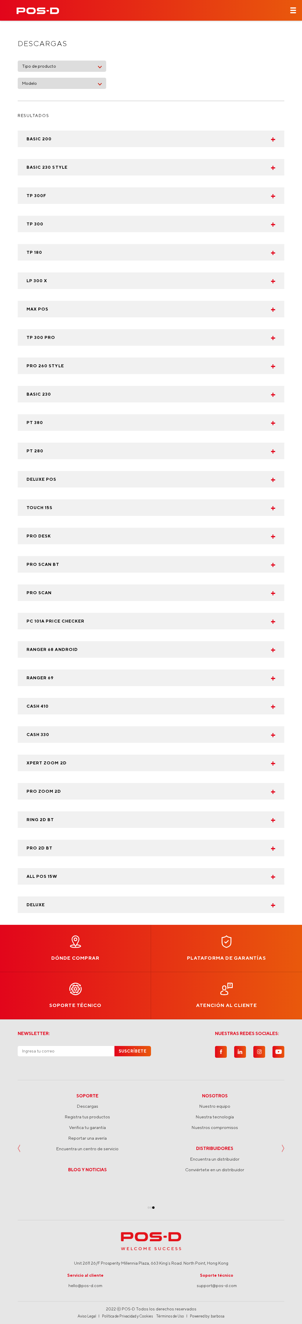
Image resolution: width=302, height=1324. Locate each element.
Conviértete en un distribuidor (87, 1169)
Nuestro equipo (87, 1106)
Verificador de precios (215, 1138)
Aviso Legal (87, 1316)
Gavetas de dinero (214, 1190)
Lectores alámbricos (214, 1159)
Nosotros (87, 1095)
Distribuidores (87, 1148)
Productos (215, 1095)
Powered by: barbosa (207, 1316)
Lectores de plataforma (214, 1169)
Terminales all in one (214, 1106)
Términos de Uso (170, 1316)
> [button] (282, 1148)
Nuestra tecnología (87, 1116)
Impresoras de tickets (215, 1116)
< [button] (19, 1148)
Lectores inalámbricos (215, 1148)
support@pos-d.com (217, 1285)
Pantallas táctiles (215, 1180)
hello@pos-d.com (85, 1285)
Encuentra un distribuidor (87, 1158)
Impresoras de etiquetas (214, 1127)
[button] (148, 1207)
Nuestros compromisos (87, 1127)
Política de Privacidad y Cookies (127, 1316)
